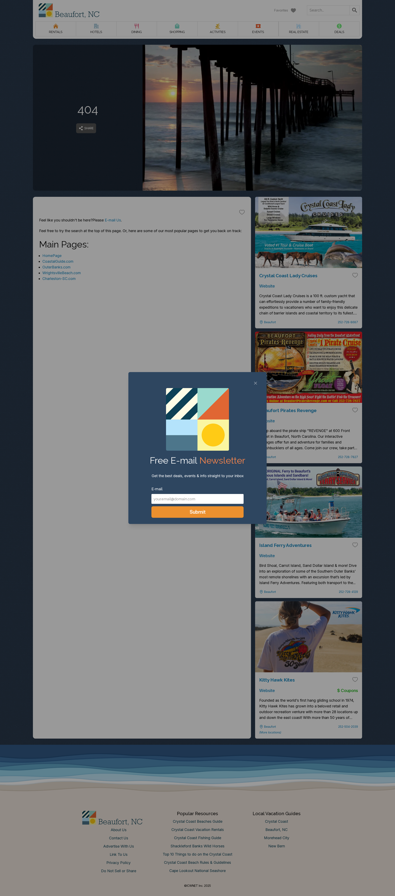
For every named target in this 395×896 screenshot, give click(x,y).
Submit (198, 512)
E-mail (157, 489)
